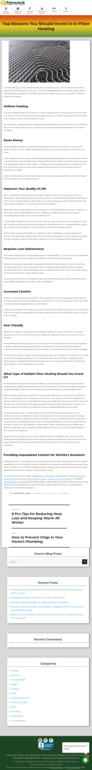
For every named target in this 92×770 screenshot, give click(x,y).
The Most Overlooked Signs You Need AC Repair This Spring (39, 602)
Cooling (14, 671)
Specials (66, 11)
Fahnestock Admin (21, 493)
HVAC (13, 693)
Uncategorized (18, 720)
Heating (52, 493)
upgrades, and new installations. (60, 479)
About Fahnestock (6, 12)
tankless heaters (10, 482)
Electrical (15, 675)
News (13, 707)
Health (14, 684)
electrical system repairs (35, 479)
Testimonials (17, 716)
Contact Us (11, 755)
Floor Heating (63, 493)
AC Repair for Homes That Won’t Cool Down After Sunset (38, 598)
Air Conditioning (32, 755)
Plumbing (16, 711)
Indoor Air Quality (19, 702)
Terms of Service (73, 767)
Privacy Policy (48, 758)
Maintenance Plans (32, 758)
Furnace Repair (18, 680)
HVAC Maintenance (20, 698)
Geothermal (18, 758)
